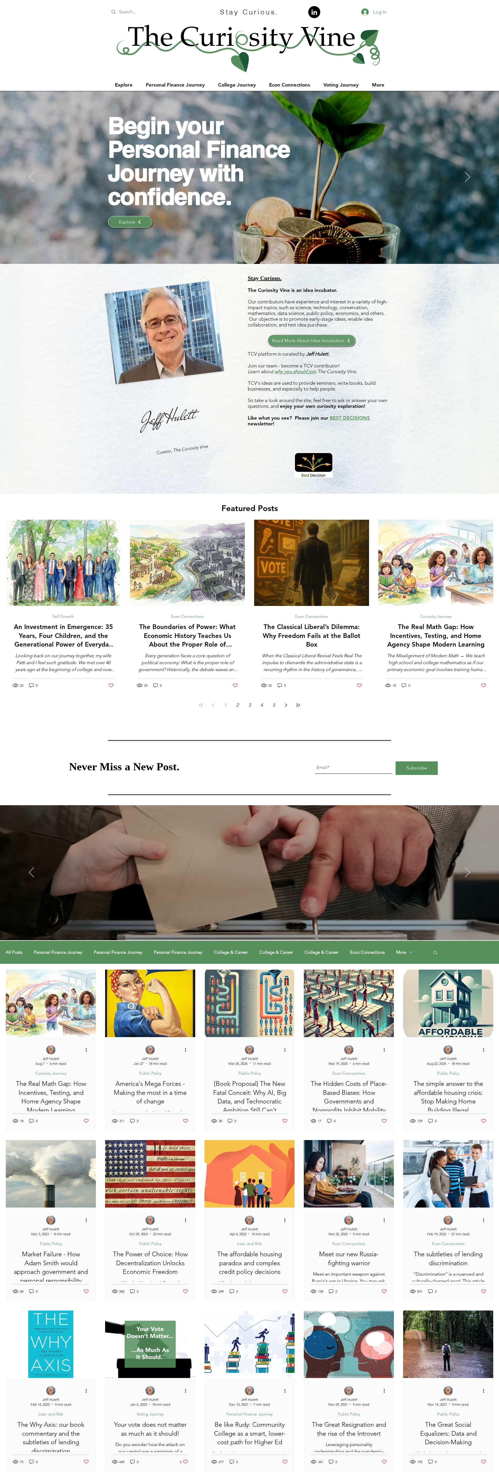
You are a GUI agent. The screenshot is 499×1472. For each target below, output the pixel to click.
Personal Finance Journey (58, 952)
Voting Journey (150, 1414)
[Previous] (31, 177)
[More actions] (88, 1050)
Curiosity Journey (435, 616)
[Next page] (286, 705)
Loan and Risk (249, 1243)
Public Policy (150, 1073)
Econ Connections (187, 616)
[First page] (201, 705)
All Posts (14, 952)
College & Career (231, 952)
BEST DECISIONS (350, 418)
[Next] (467, 177)
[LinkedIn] (314, 12)
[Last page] (298, 705)
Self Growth (63, 616)
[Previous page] (213, 705)
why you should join (295, 371)
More (401, 952)
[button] (435, 953)
